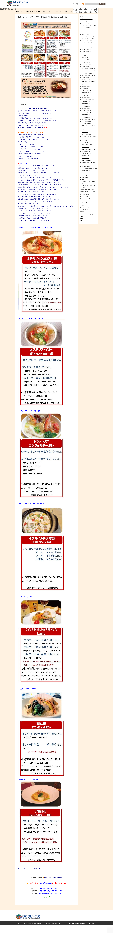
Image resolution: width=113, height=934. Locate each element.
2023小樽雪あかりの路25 (87, 68)
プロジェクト (83, 209)
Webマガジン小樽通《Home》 (88, 181)
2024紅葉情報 (85, 101)
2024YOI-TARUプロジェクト (88, 177)
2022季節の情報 (85, 142)
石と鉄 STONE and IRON (27, 689)
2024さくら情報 (85, 66)
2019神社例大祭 (85, 155)
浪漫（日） (84, 205)
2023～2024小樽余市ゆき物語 (88, 168)
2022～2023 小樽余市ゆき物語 (88, 162)
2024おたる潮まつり (86, 90)
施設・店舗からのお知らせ (87, 25)
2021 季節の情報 (85, 123)
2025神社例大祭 (85, 108)
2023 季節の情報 (85, 121)
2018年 (81, 218)
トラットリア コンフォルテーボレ (30, 411)
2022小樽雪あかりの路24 (87, 149)
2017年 (81, 220)
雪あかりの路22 (85, 64)
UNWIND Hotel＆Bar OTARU (28, 780)
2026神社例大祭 (85, 147)
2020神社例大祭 (85, 166)
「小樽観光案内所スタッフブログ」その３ (50, 893)
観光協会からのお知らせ (85, 189)
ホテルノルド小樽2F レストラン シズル (31, 503)
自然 (83, 45)
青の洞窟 (84, 175)
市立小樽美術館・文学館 (87, 30)
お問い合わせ (76, 4)
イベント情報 (41, 11)
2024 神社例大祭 (85, 134)
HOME (17, 11)
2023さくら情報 (85, 57)
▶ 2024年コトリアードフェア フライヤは (32, 127)
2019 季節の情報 (85, 151)
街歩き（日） (85, 207)
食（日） (84, 196)
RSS (44, 923)
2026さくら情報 (85, 51)
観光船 (83, 140)
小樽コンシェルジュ (86, 129)
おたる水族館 (85, 27)
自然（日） (84, 200)
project (81, 179)
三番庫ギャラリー (86, 84)
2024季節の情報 (85, 158)
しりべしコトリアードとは (27, 163)
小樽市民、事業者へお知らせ (86, 191)
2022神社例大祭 (85, 86)
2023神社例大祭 (85, 92)
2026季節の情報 (85, 170)
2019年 (81, 216)
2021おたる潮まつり (86, 160)
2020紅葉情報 (85, 95)
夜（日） (84, 202)
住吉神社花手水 (85, 79)
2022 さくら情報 (85, 62)
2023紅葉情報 (85, 132)
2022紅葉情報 (85, 114)
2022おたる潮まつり (86, 144)
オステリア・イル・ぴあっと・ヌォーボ (31, 318)
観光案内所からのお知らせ (28, 11)
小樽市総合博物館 (86, 34)
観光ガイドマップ (84, 194)
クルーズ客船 (85, 32)
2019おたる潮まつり (86, 112)
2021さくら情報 (85, 59)
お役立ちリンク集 (20, 923)
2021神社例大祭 (85, 97)
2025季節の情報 (85, 153)
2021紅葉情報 (85, 103)
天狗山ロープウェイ (86, 47)
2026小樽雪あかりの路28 (87, 73)
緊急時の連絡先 (38, 923)
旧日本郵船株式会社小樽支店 (88, 42)
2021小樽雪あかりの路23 (87, 119)
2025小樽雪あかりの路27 (87, 81)
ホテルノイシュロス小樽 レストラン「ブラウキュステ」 (36, 227)
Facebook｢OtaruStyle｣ (45, 883)
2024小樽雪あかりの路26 (87, 75)
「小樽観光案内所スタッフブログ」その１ (49, 888)
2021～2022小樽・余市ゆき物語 (89, 136)
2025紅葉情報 (85, 88)
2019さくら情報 (85, 77)
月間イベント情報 (86, 40)
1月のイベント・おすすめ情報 (53, 877)
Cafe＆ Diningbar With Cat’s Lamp (30, 597)
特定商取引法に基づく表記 (53, 923)
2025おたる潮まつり (86, 106)
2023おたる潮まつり (86, 117)
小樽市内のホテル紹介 (86, 99)
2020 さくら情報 (85, 173)
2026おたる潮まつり (86, 110)
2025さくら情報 (85, 49)
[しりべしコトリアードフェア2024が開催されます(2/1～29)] (47, 100)
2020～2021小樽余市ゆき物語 (88, 125)
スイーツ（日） (85, 198)
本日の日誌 (84, 21)
